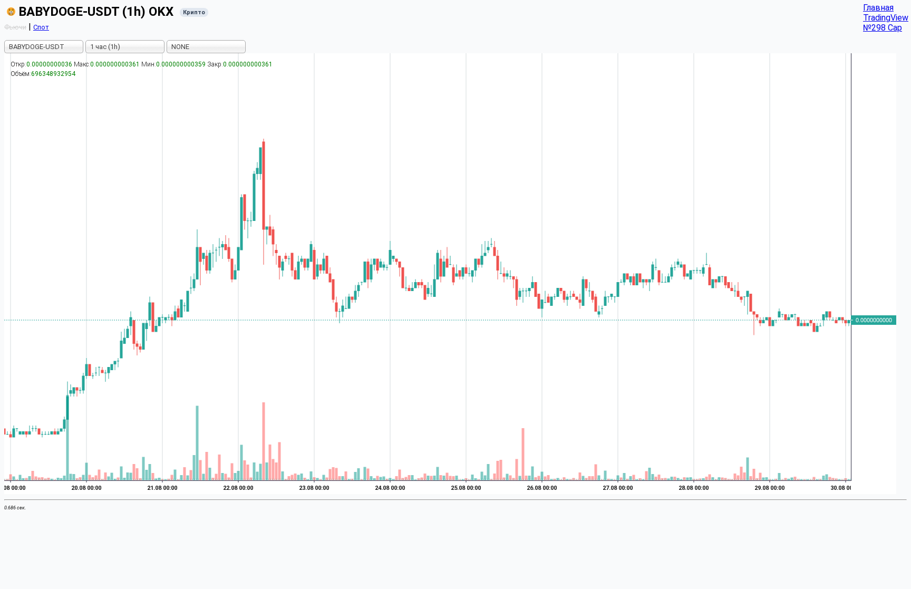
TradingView (885, 18)
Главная (878, 8)
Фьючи (15, 27)
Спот (41, 27)
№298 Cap (882, 28)
